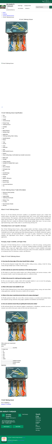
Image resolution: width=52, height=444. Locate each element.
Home (4, 12)
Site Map (38, 430)
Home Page (20, 5)
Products (5, 14)
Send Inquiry (25, 414)
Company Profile (27, 5)
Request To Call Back (6, 404)
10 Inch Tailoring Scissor (8, 15)
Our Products (20, 8)
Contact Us (27, 8)
